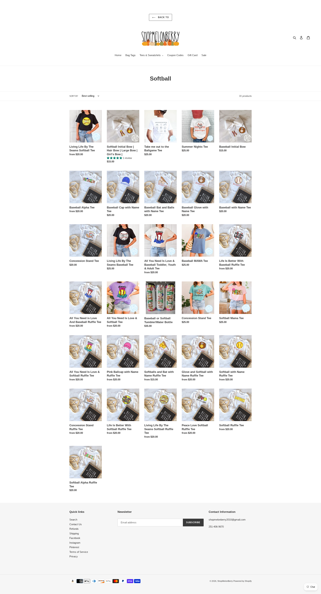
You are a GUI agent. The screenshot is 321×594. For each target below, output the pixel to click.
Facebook (74, 538)
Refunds (74, 528)
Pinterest (74, 547)
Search (73, 519)
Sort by (73, 96)
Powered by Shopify (242, 581)
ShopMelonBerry (225, 581)
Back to (163, 17)
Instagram (74, 542)
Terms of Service (78, 551)
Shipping (74, 533)
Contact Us (75, 524)
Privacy (73, 556)
